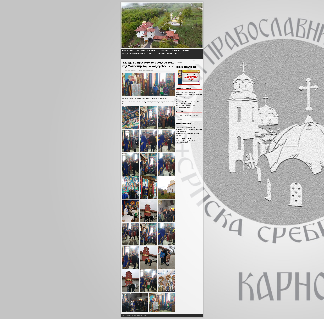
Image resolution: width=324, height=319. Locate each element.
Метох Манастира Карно (180, 50)
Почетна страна (127, 50)
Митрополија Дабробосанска (147, 50)
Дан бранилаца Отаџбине (183, 107)
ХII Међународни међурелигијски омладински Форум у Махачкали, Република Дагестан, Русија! (189, 94)
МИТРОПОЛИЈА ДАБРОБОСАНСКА (189, 115)
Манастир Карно (141, 70)
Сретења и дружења (165, 53)
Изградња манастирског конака (133, 53)
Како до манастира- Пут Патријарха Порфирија (138, 57)
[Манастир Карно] (162, 47)
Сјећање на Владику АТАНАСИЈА (185, 105)
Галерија (152, 53)
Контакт (178, 53)
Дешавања (164, 50)
